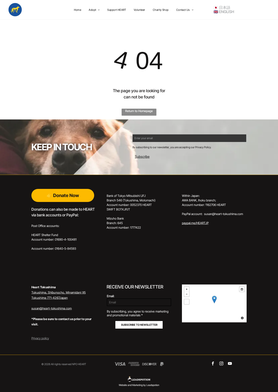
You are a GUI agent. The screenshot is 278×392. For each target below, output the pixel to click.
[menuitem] (77, 9)
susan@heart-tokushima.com (51, 308)
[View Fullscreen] (186, 301)
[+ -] (214, 303)
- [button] (186, 294)
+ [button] (186, 289)
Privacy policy (40, 338)
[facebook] (213, 364)
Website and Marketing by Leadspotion (139, 385)
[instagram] (221, 364)
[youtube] (230, 364)
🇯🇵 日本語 (222, 7)
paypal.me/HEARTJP (195, 223)
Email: (110, 296)
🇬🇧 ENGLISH (224, 11)
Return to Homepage (139, 111)
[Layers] (241, 289)
